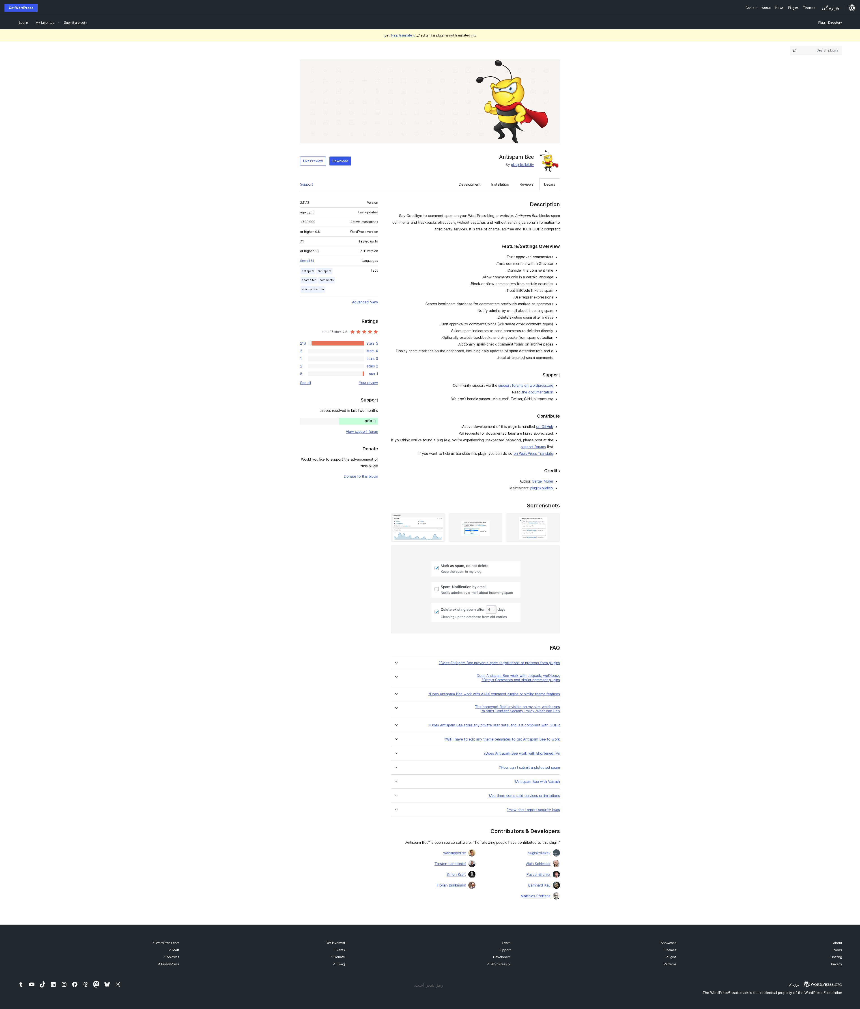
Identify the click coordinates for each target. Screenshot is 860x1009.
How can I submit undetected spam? (529, 767)
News (838, 950)
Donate (337, 957)
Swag (339, 964)
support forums (533, 446)
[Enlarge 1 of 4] (554, 519)
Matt (174, 950)
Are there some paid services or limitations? (524, 796)
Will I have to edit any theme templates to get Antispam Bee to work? (502, 739)
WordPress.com (165, 943)
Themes (670, 950)
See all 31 (307, 260)
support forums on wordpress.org (525, 385)
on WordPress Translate (533, 453)
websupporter (454, 853)
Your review (368, 382)
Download (340, 161)
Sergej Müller (542, 481)
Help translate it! (399, 35)
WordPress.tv (499, 964)
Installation (500, 184)
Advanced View (365, 302)
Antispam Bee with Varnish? (537, 781)
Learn (506, 943)
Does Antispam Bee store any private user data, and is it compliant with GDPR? (494, 725)
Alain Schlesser (538, 863)
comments (327, 280)
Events (340, 950)
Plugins (671, 957)
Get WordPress (21, 8)
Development (470, 184)
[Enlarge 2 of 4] (496, 519)
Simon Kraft (456, 874)
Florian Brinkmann (451, 885)
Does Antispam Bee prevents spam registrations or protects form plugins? (499, 663)
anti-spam (324, 271)
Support (306, 184)
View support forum (362, 431)
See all (305, 382)
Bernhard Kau (539, 885)
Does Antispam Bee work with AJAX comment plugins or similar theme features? (494, 694)
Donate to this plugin (361, 476)
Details (549, 184)
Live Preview (313, 161)
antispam (308, 271)
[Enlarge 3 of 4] (439, 519)
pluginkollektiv (522, 164)
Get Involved (335, 943)
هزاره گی (793, 985)
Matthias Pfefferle (535, 896)
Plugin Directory (830, 22)
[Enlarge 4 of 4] (554, 551)
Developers (502, 957)
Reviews (526, 184)
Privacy (836, 964)
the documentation (537, 392)
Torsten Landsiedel (450, 863)
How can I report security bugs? (533, 810)
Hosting (836, 957)
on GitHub (544, 426)
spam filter (309, 280)
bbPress (171, 957)
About (837, 943)
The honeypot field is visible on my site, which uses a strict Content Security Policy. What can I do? (517, 709)
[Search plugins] (794, 50)
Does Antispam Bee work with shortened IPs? (522, 753)
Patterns (670, 964)
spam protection (313, 289)
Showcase (668, 943)
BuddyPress (168, 964)
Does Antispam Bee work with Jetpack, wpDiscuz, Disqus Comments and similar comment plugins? (518, 678)
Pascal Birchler (538, 874)
